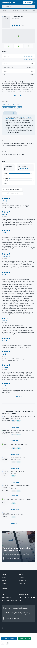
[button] (18, 27)
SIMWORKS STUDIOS (16, 459)
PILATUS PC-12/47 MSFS (18, 458)
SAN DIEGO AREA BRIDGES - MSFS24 (21, 513)
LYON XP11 (23, 117)
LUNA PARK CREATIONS (17, 514)
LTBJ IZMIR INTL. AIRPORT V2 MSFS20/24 (23, 416)
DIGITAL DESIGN (16, 18)
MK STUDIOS (14, 501)
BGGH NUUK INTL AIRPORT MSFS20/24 (22, 430)
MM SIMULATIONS (15, 418)
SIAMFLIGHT (14, 488)
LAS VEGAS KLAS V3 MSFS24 (19, 471)
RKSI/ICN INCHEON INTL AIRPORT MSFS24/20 (21, 486)
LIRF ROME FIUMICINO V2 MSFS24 (21, 499)
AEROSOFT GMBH (15, 446)
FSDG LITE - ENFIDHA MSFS (19, 444)
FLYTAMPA (13, 473)
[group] (18, 36)
